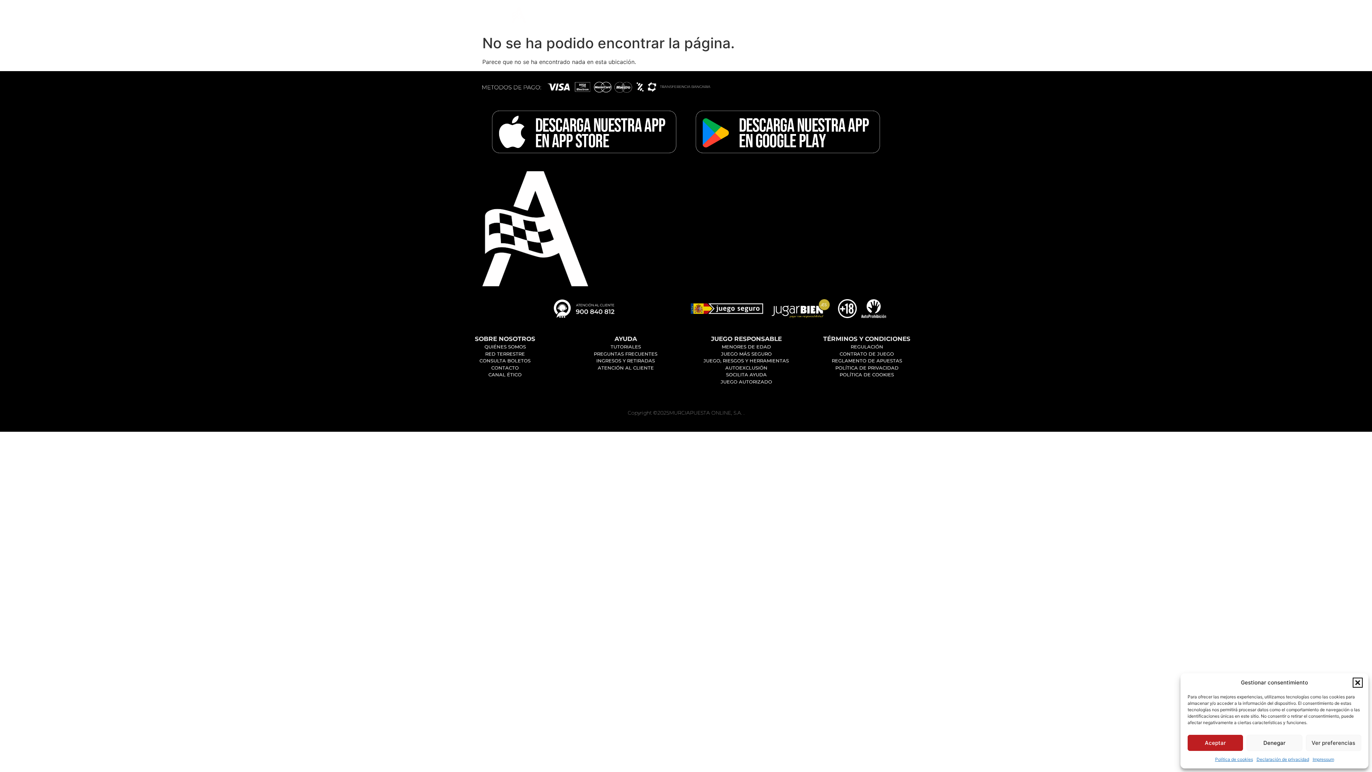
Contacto (749, 15)
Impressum (1323, 759)
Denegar (1274, 742)
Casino (616, 15)
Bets (702, 15)
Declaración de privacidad (1283, 759)
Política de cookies (1234, 759)
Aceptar (1215, 742)
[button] (1357, 682)
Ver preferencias (1333, 742)
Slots (660, 15)
